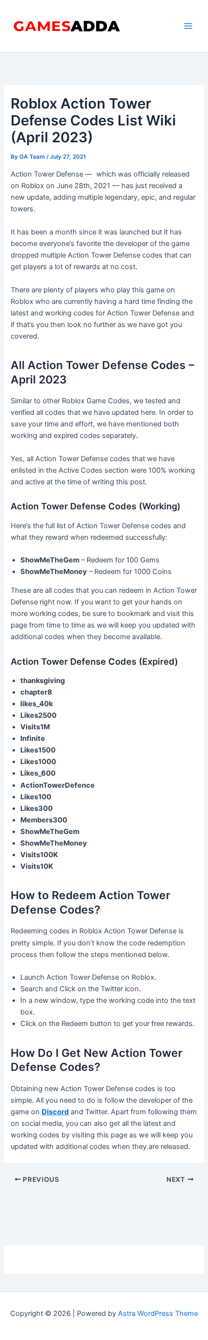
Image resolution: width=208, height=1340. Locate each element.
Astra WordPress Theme (158, 1313)
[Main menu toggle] (188, 26)
